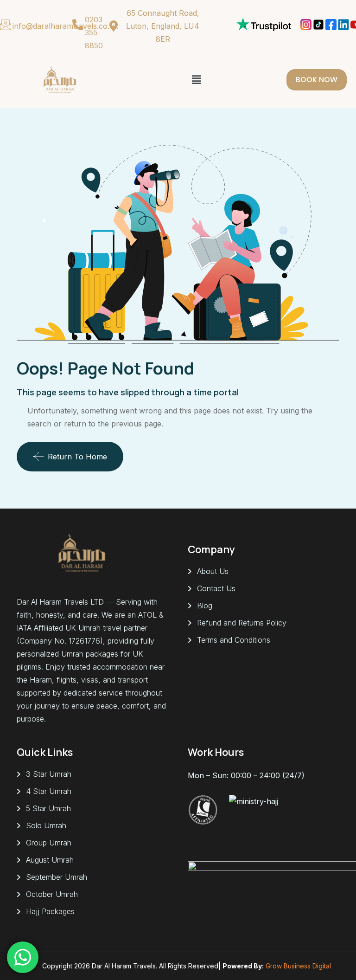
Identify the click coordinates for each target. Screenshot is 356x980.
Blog (204, 605)
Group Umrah (48, 842)
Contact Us (216, 588)
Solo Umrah (46, 825)
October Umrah (52, 894)
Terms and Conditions (233, 640)
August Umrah (50, 859)
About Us (213, 571)
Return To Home (77, 456)
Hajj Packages (50, 911)
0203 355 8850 (94, 32)
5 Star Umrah (48, 808)
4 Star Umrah (48, 791)
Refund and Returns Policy (241, 622)
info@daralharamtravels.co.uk (65, 26)
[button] (196, 79)
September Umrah (56, 877)
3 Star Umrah (48, 774)
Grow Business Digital (298, 966)
